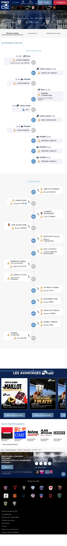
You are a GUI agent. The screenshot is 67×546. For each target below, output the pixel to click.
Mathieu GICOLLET (20, 266)
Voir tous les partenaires (10, 444)
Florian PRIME (48, 302)
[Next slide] (64, 7)
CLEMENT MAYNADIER (49, 212)
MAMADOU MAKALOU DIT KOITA (18, 262)
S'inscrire (7, 467)
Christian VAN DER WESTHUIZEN (50, 252)
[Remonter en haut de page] (63, 474)
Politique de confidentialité (10, 517)
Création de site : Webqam (10, 532)
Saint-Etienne (11, 22)
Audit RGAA (5, 523)
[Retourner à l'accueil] (5, 6)
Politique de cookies (8, 520)
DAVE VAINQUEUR (48, 120)
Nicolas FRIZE (48, 325)
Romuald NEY (22, 338)
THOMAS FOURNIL (51, 287)
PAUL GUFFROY (50, 249)
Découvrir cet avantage (14, 415)
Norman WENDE (21, 228)
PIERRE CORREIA (50, 322)
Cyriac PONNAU (49, 216)
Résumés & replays (12, 33)
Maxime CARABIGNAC (49, 240)
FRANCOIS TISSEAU (49, 73)
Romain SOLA (48, 290)
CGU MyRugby (6, 514)
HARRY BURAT (21, 200)
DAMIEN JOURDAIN (14, 334)
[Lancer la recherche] (32, 2)
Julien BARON (24, 63)
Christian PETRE (19, 203)
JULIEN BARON (23, 83)
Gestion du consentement (10, 529)
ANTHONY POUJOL (52, 236)
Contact (4, 526)
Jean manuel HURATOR (14, 278)
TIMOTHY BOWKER (51, 189)
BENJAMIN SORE (51, 299)
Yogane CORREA (50, 313)
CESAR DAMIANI (22, 60)
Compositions (32, 33)
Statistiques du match (53, 33)
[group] (27, 8)
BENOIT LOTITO (20, 275)
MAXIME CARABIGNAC (47, 94)
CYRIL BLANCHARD (19, 225)
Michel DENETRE (50, 192)
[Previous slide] (58, 7)
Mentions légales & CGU (9, 511)
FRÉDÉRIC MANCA (48, 141)
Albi (52, 22)
